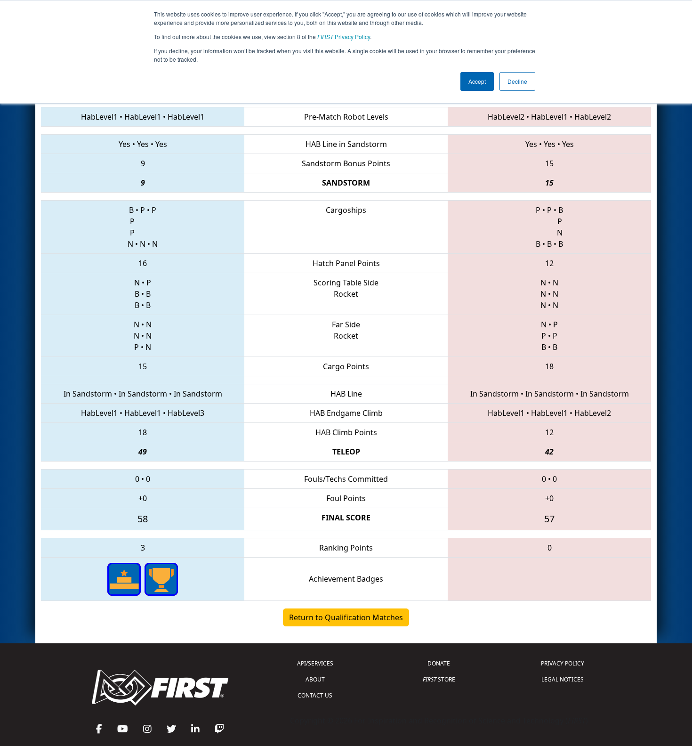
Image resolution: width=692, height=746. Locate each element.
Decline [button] (517, 81)
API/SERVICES (315, 663)
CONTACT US (315, 695)
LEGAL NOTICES (562, 679)
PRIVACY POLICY (562, 663)
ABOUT (315, 679)
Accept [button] (477, 81)
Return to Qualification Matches (346, 617)
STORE (439, 679)
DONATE (438, 663)
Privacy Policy (343, 36)
